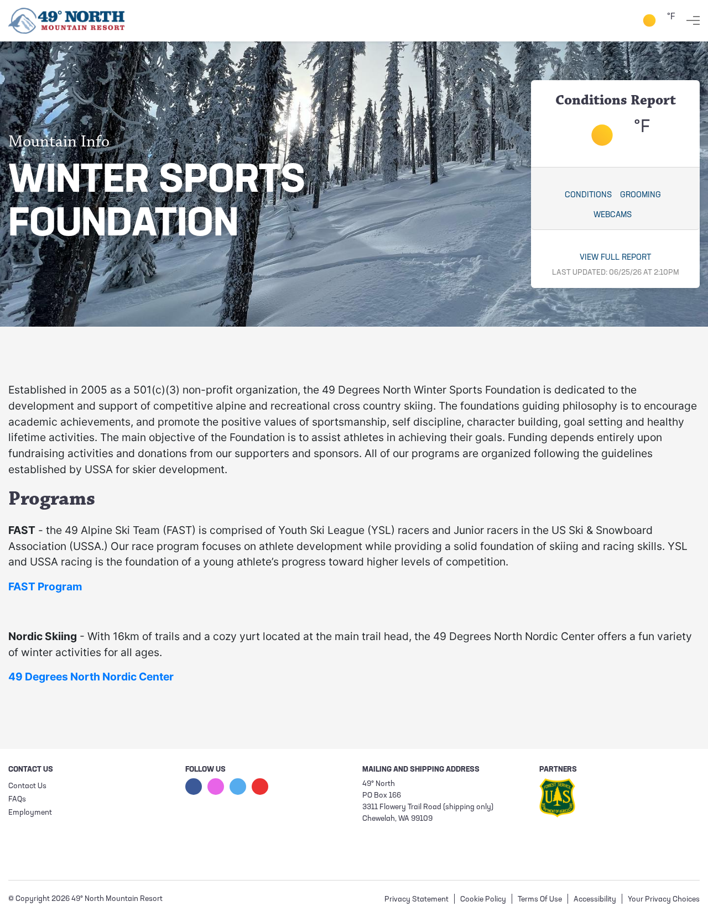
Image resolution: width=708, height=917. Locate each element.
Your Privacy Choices (664, 899)
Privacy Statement (416, 899)
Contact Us (27, 786)
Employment (30, 813)
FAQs (17, 799)
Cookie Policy (483, 899)
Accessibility (595, 899)
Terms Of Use (540, 899)
